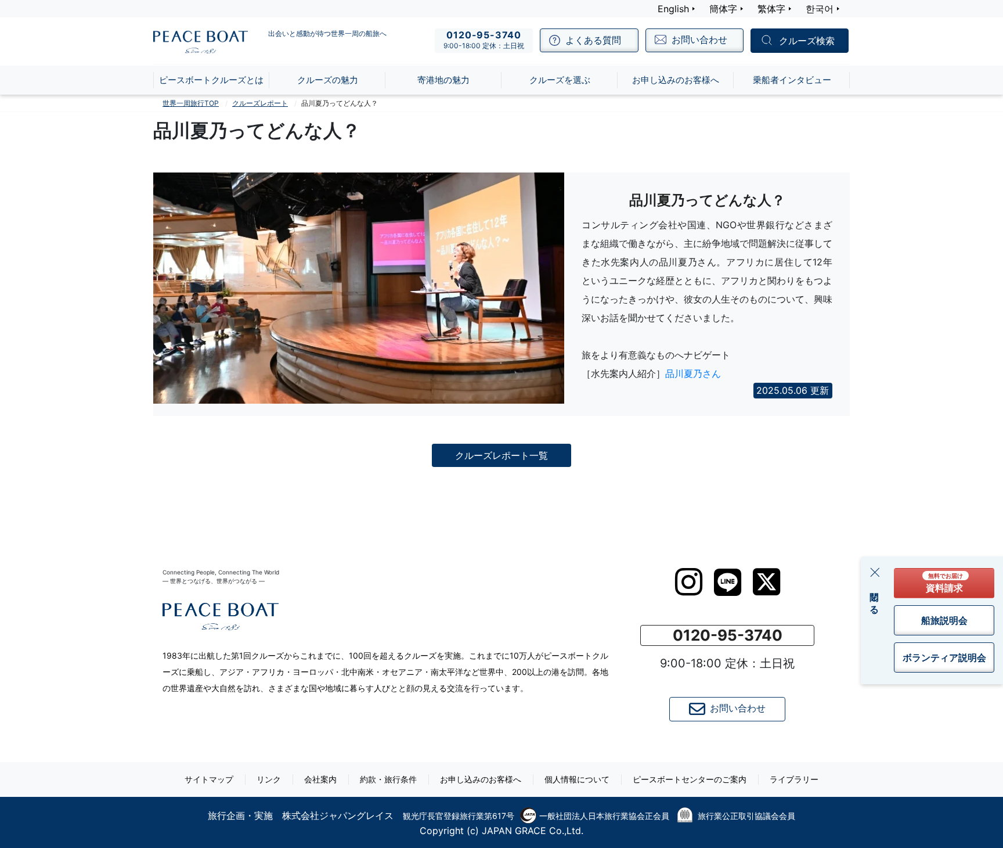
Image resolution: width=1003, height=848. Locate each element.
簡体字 (723, 9)
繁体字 (771, 9)
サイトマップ (209, 779)
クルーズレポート (260, 103)
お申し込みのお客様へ (480, 779)
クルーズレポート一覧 (501, 455)
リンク (269, 779)
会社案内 (320, 779)
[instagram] (688, 582)
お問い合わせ (738, 708)
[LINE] (727, 582)
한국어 (820, 9)
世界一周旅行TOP (191, 103)
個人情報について (576, 779)
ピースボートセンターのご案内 (689, 779)
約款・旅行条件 (388, 779)
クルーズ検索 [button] (807, 41)
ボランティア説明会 (944, 657)
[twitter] (766, 582)
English (673, 9)
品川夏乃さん (693, 373)
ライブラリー (794, 779)
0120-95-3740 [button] (727, 635)
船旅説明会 (944, 620)
